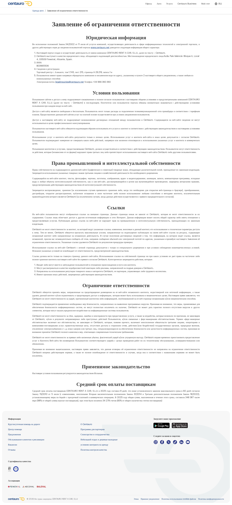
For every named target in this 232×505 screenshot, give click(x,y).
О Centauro (86, 424)
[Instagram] (155, 442)
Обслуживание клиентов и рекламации (26, 440)
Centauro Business (186, 4)
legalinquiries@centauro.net (69, 82)
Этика (136, 499)
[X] (168, 442)
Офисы (148, 4)
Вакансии (12, 445)
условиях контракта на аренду (94, 445)
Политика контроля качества (94, 450)
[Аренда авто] (20, 3)
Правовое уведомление (150, 499)
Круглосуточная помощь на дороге (24, 424)
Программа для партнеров (93, 429)
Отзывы (11, 450)
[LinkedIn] (181, 442)
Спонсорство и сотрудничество (95, 434)
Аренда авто (38, 11)
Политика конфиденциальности (211, 499)
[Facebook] (162, 442)
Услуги (169, 4)
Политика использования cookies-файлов (179, 499)
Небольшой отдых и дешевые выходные (99, 440)
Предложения (14, 434)
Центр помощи (15, 429)
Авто (159, 4)
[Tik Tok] (175, 442)
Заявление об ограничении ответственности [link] (67, 11)
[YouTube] (188, 442)
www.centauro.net (100, 48)
